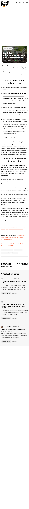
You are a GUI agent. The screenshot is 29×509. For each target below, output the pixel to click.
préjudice (15, 252)
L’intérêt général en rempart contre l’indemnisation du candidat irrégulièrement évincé (14, 237)
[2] (1, 243)
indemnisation (18, 250)
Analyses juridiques (8, 48)
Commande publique (7, 250)
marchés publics (6, 252)
